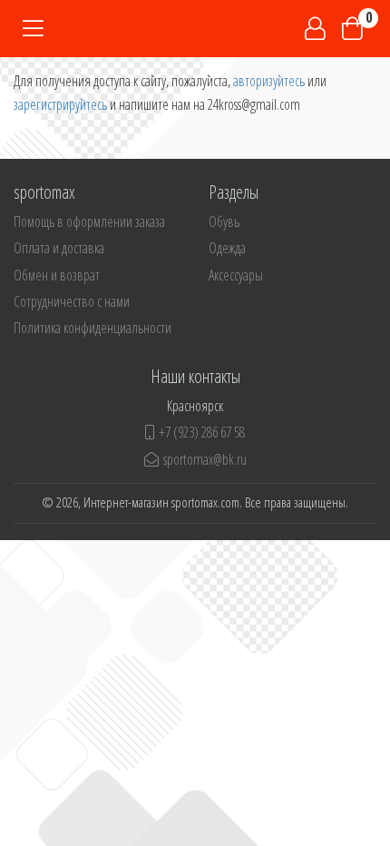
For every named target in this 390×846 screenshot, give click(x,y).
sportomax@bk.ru (205, 459)
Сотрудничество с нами (72, 301)
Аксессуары (236, 275)
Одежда (227, 248)
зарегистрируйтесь (60, 104)
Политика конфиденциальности (92, 328)
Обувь (224, 221)
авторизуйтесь (269, 81)
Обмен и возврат (57, 275)
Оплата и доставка (59, 248)
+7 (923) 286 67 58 (202, 432)
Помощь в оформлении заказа (89, 221)
